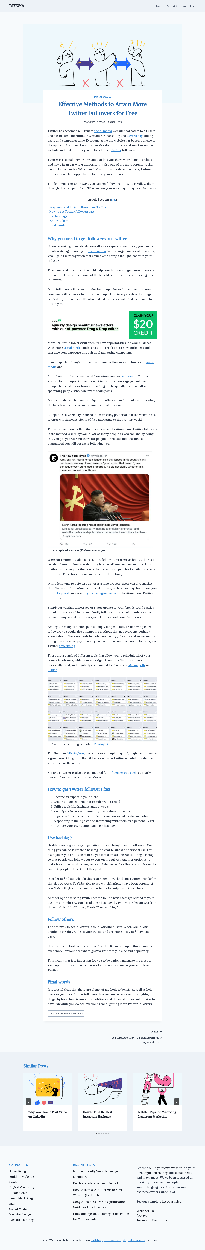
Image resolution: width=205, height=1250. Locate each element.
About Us (173, 6)
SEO (12, 1203)
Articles (188, 6)
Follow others (58, 220)
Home (159, 6)
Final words (57, 225)
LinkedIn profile (59, 593)
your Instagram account (103, 593)
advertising (135, 136)
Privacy (142, 1215)
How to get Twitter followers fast (71, 211)
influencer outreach (123, 772)
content (127, 376)
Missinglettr (136, 665)
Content (14, 1182)
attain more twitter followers (66, 1013)
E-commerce (18, 1193)
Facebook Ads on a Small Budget (95, 1183)
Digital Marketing (21, 1187)
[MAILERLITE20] (102, 338)
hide (113, 199)
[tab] (96, 1133)
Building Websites (22, 1176)
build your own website (165, 1168)
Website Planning (21, 1220)
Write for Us (145, 1211)
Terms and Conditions (152, 1220)
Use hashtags (58, 216)
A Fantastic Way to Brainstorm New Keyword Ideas (137, 1037)
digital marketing (155, 1173)
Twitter (116, 150)
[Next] (176, 1101)
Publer (52, 670)
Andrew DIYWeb (95, 121)
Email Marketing (21, 1198)
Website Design (20, 1214)
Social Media (102, 96)
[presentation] (47, 1089)
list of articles (171, 1201)
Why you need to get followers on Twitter (77, 207)
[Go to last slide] (28, 1101)
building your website (106, 1240)
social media (103, 131)
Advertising (17, 1171)
